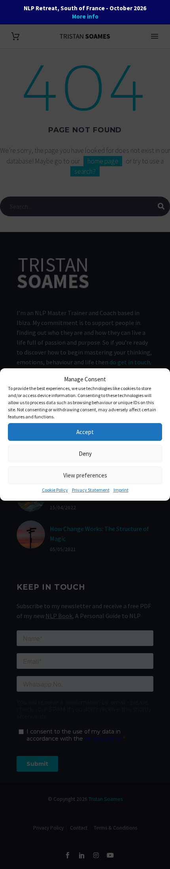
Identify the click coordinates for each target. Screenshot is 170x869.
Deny (85, 453)
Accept (85, 432)
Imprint (120, 490)
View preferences (85, 475)
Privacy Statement (91, 490)
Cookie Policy (55, 490)
